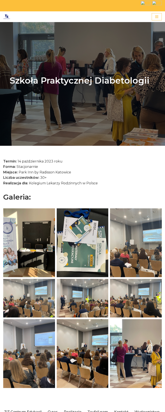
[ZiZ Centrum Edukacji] (6, 16)
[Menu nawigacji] (157, 16)
